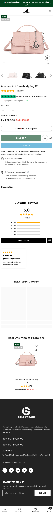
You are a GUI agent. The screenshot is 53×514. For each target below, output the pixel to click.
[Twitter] (31, 470)
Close (51, 4)
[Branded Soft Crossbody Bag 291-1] (26, 359)
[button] (2, 75)
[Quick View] (36, 350)
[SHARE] (50, 138)
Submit (42, 493)
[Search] (50, 11)
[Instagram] (11, 470)
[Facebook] (4, 470)
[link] (13, 322)
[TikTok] (18, 470)
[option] (26, 3)
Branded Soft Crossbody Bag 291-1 (26, 381)
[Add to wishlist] (45, 138)
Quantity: (5, 106)
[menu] (2, 11)
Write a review (23, 240)
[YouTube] (24, 470)
